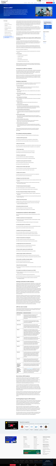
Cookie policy (41, 460)
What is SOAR (35, 443)
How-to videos (35, 439)
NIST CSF (44, 36)
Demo (32, 2)
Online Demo (35, 448)
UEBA (24, 440)
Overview (25, 2)
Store (44, 0)
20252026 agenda (30, 368)
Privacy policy (36, 460)
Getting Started (35, 438)
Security (27, 460)
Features (29, 2)
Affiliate (49, 0)
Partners (46, 0)
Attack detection (25, 439)
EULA (17, 460)
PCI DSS (44, 39)
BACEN (44, 35)
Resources (35, 2)
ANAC (44, 34)
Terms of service (22, 460)
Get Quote (39, 2)
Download (49, 2)
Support (43, 2)
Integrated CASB (25, 444)
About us (14, 460)
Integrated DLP (25, 443)
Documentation (35, 440)
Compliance (31, 460)
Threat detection (25, 438)
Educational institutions (45, 441)
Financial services (45, 438)
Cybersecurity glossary (36, 444)
